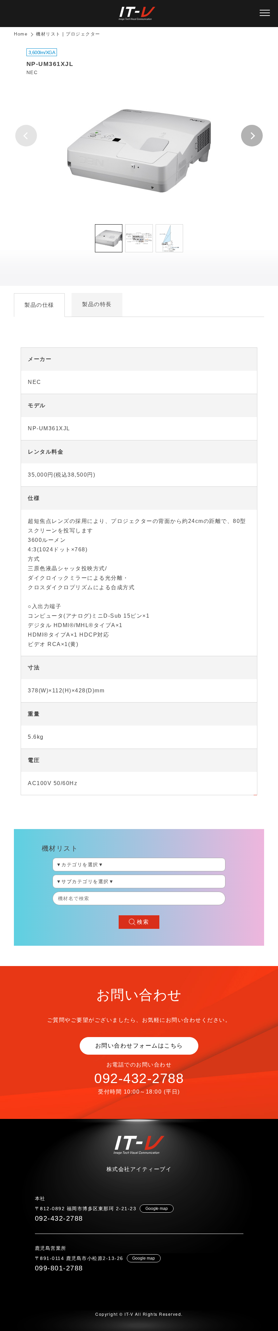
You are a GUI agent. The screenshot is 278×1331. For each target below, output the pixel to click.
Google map (156, 1208)
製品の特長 (97, 304)
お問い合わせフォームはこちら (139, 1045)
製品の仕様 (39, 305)
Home (20, 34)
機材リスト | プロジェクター (68, 34)
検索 (143, 922)
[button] (252, 135)
